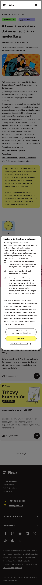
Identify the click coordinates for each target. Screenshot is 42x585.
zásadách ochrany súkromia (14, 324)
